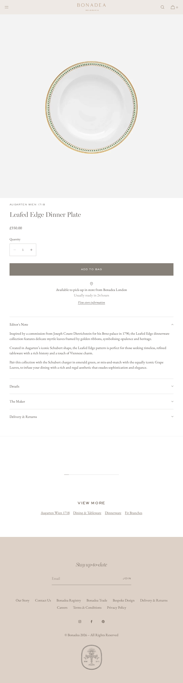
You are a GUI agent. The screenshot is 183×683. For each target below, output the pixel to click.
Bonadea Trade (96, 600)
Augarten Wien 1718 (27, 204)
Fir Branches (133, 512)
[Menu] (10, 7)
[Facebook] (91, 621)
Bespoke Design (124, 600)
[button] (163, 7)
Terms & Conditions (87, 607)
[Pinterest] (103, 621)
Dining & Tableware (87, 512)
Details (14, 386)
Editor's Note (19, 324)
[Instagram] (80, 621)
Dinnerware (113, 512)
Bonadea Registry (68, 600)
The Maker (17, 401)
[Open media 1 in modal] (91, 106)
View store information (91, 302)
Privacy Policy (116, 607)
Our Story (23, 600)
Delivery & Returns (23, 416)
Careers (62, 607)
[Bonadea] (91, 7)
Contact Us (43, 600)
